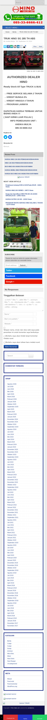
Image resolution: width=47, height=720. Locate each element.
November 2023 (12, 452)
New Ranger (11, 661)
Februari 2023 (12, 475)
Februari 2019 (12, 588)
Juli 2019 (10, 575)
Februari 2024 (12, 444)
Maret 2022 (11, 502)
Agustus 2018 (11, 603)
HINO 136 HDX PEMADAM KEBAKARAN (19, 163)
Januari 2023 (11, 477)
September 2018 (12, 600)
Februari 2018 (12, 618)
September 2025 (12, 407)
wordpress (31, 708)
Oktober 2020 (11, 540)
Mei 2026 (10, 391)
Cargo (9, 643)
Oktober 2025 (11, 404)
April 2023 (10, 469)
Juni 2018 (10, 608)
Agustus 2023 (11, 459)
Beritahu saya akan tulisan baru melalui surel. (23, 342)
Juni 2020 (10, 550)
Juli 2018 (10, 605)
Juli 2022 (10, 492)
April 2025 (10, 409)
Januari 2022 (11, 507)
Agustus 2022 (11, 490)
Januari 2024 (11, 447)
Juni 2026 (10, 389)
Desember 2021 (12, 510)
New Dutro (10, 658)
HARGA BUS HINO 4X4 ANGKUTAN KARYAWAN (21, 174)
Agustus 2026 (11, 384)
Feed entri (10, 681)
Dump (9, 648)
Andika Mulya (10, 41)
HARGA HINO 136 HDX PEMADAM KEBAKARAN (22, 159)
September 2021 (12, 517)
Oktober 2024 (11, 424)
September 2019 (12, 570)
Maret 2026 (11, 396)
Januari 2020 (11, 560)
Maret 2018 (11, 616)
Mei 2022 (10, 497)
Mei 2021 (10, 527)
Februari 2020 (12, 558)
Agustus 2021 (11, 520)
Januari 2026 (11, 402)
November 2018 (12, 595)
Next (40, 46)
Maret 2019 (11, 585)
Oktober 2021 (11, 515)
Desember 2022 (12, 480)
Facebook (10, 276)
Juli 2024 (10, 432)
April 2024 (10, 439)
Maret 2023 (11, 472)
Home (8, 32)
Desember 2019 (12, 563)
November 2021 (12, 512)
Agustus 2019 (11, 573)
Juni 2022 (10, 495)
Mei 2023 (10, 467)
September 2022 (12, 487)
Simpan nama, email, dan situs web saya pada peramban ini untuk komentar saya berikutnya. (21, 331)
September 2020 (12, 543)
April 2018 (10, 613)
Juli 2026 (10, 386)
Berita (14, 32)
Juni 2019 (10, 578)
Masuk (9, 679)
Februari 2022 (12, 505)
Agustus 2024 (11, 429)
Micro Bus (10, 653)
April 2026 (10, 394)
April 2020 (10, 555)
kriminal (10, 651)
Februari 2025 (12, 414)
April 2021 (10, 530)
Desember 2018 (12, 593)
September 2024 (12, 427)
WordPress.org (12, 686)
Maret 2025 (11, 412)
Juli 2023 (10, 462)
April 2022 (10, 500)
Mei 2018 (10, 610)
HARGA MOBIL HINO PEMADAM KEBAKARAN (21, 170)
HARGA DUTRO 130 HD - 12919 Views (19, 199)
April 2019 (10, 583)
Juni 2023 (10, 464)
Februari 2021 (12, 535)
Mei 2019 (10, 580)
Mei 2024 (10, 437)
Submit (22, 265)
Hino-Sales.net (15, 708)
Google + (10, 282)
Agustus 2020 (11, 545)
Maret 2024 (11, 442)
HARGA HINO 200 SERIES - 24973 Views (19, 190)
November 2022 (12, 482)
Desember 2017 (12, 623)
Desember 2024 (12, 419)
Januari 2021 (11, 537)
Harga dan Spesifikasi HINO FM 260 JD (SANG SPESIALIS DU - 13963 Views (21, 195)
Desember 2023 (12, 449)
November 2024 (12, 422)
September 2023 (12, 457)
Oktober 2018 (11, 598)
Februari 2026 (12, 399)
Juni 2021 (10, 525)
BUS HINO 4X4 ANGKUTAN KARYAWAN (18, 166)
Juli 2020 (10, 548)
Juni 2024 (10, 434)
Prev (35, 46)
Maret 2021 (11, 532)
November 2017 (12, 626)
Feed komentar (12, 684)
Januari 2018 (11, 621)
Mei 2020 (10, 553)
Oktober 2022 (11, 485)
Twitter (9, 270)
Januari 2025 (11, 417)
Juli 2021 (10, 522)
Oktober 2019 (11, 568)
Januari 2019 (11, 590)
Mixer (9, 656)
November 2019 (12, 565)
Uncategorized (12, 663)
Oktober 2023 (11, 454)
